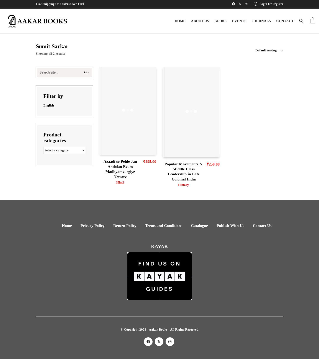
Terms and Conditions (163, 225)
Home (67, 225)
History (183, 185)
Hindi (120, 182)
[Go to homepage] (35, 21)
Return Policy (124, 225)
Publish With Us (230, 225)
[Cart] (313, 21)
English (48, 105)
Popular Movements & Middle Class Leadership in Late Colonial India (183, 171)
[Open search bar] (301, 21)
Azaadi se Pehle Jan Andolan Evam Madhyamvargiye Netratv (120, 169)
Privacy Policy (93, 225)
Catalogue (199, 225)
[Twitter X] (159, 341)
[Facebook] (148, 341)
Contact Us (262, 225)
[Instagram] (170, 341)
